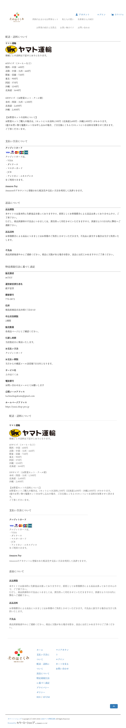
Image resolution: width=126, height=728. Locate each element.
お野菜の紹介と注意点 (46, 27)
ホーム (40, 649)
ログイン (101, 14)
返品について (43, 673)
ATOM (46, 697)
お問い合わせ (84, 27)
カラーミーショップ (15, 719)
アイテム (119, 14)
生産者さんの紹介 (86, 19)
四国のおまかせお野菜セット (45, 19)
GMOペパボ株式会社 (48, 719)
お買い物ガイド (67, 27)
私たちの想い (68, 19)
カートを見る (62, 663)
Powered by (12, 723)
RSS (39, 697)
